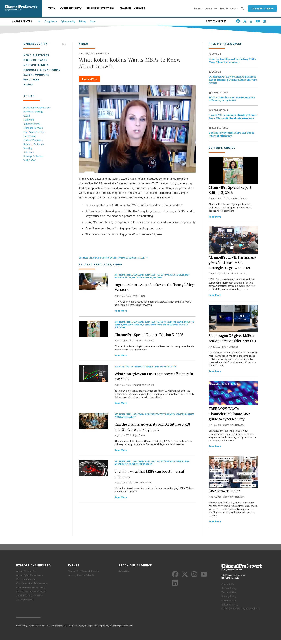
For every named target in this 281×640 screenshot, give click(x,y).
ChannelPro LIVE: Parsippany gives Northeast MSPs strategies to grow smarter (232, 262)
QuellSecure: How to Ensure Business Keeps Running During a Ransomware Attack (233, 80)
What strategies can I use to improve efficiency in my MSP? (232, 99)
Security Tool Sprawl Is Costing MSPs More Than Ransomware (232, 60)
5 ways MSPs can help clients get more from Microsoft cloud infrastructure (233, 116)
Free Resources (229, 8)
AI (39, 21)
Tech (51, 8)
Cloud (26, 115)
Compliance (50, 21)
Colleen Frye (102, 53)
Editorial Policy (229, 604)
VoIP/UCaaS (30, 160)
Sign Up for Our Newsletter (31, 591)
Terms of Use (228, 592)
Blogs (28, 84)
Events (198, 8)
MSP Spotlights (36, 64)
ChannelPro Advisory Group (30, 587)
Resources (31, 79)
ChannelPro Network (143, 340)
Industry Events (31, 123)
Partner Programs (33, 140)
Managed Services (33, 127)
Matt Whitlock (230, 346)
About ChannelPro (26, 571)
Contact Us (227, 584)
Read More (121, 310)
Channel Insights (132, 8)
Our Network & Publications (31, 583)
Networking (29, 136)
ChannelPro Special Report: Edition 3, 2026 (149, 334)
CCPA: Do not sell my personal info (240, 608)
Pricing (82, 21)
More (93, 21)
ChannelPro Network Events (83, 571)
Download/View (89, 79)
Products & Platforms (41, 69)
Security (27, 148)
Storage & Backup (33, 156)
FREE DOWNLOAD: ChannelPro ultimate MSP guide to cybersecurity (229, 413)
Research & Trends (33, 144)
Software (28, 152)
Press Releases (35, 60)
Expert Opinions (36, 74)
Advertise (211, 8)
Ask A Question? (24, 599)
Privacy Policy (228, 596)
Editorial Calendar (26, 579)
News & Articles (36, 55)
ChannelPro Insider (262, 8)
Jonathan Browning (142, 482)
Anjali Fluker (139, 295)
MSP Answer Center (34, 131)
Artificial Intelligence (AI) (36, 107)
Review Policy (228, 588)
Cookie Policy (228, 600)
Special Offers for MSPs (29, 595)
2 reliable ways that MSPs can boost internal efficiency (231, 134)
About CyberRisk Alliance (29, 575)
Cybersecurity (71, 8)
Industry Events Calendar (81, 575)
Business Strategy (101, 8)
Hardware (28, 119)
